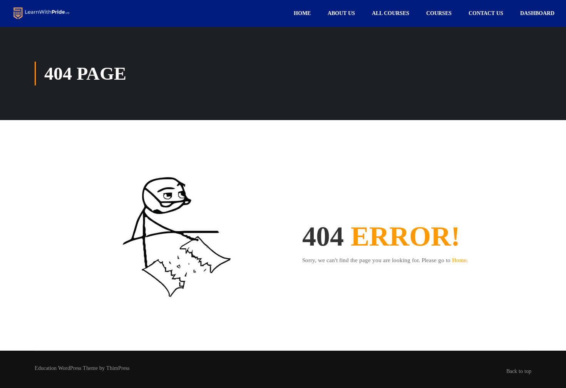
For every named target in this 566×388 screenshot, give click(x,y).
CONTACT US (486, 13)
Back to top (518, 371)
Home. (460, 260)
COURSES (439, 13)
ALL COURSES (390, 13)
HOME (302, 13)
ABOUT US (341, 13)
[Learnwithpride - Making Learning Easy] (41, 13)
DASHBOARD (537, 13)
